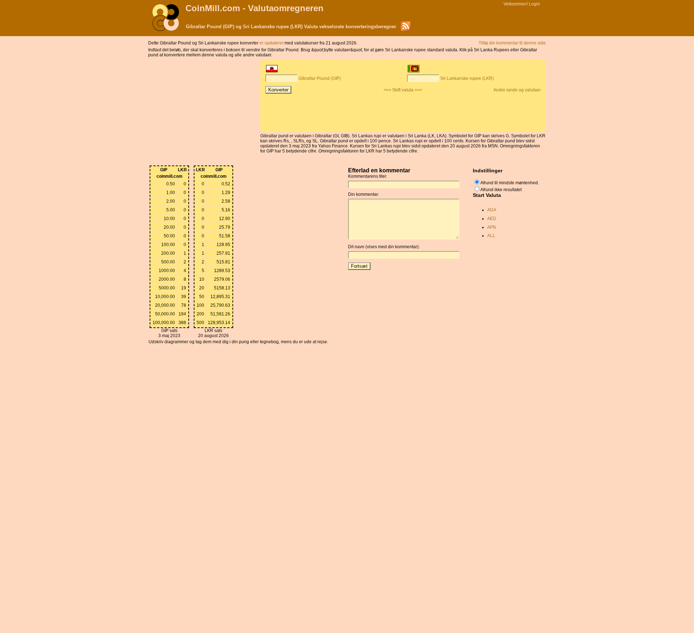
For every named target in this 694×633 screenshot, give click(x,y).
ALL (491, 235)
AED (491, 218)
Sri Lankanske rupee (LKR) (467, 78)
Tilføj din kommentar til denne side (512, 43)
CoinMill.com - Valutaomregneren (254, 8)
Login (534, 4)
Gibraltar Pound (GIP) (320, 78)
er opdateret (272, 43)
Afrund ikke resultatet (501, 189)
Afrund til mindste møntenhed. (509, 182)
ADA (491, 209)
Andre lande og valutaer (517, 89)
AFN (491, 227)
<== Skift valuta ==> (403, 89)
